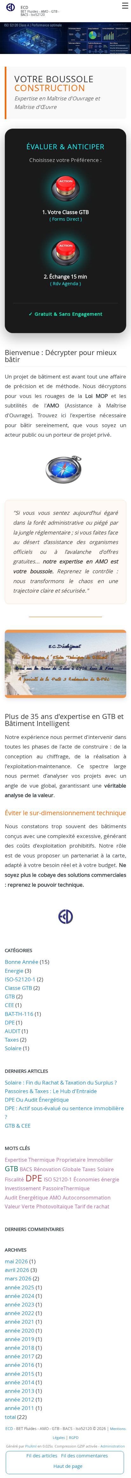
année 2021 (19, 1321)
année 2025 (19, 1287)
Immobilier (100, 1159)
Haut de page (67, 1466)
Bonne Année (21, 961)
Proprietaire (71, 1159)
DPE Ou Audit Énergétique (37, 1099)
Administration (112, 1446)
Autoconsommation (87, 1197)
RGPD (74, 1437)
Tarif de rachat (92, 1206)
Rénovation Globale (57, 1169)
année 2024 (19, 1296)
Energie (14, 970)
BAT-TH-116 (19, 1014)
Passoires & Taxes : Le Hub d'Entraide (51, 1091)
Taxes (12, 1039)
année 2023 (19, 1304)
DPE (10, 1022)
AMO (55, 1197)
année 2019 (19, 1339)
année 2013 (19, 1390)
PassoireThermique (66, 1188)
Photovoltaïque (54, 1206)
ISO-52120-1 (20, 979)
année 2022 (19, 1313)
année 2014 (19, 1382)
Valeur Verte (20, 1206)
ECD (24, 7)
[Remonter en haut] (65, 922)
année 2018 (19, 1347)
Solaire (13, 1048)
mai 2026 (16, 1261)
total (11, 1417)
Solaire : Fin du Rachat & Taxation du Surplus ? (61, 1082)
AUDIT (12, 1031)
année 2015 (19, 1373)
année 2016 (19, 1364)
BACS (26, 1169)
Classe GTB (18, 987)
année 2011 (19, 1408)
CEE (9, 1005)
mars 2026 (18, 1278)
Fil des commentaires (84, 1455)
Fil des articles (41, 1455)
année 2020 (19, 1330)
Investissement (23, 1188)
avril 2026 (17, 1269)
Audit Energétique (26, 1197)
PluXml (31, 1446)
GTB (10, 996)
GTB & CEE (18, 1125)
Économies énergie (96, 1179)
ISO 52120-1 (58, 1179)
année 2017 (19, 1356)
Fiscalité (14, 1179)
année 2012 (19, 1399)
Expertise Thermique (30, 1159)
